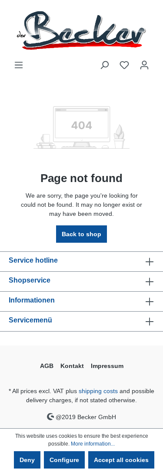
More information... (93, 444)
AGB (46, 365)
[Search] (104, 65)
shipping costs (98, 390)
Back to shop (81, 234)
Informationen (32, 300)
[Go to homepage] (81, 30)
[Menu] (19, 65)
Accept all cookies (121, 459)
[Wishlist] (124, 65)
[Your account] (144, 65)
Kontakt (72, 365)
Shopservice (29, 280)
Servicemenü (30, 320)
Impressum (107, 365)
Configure (64, 459)
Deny (27, 459)
